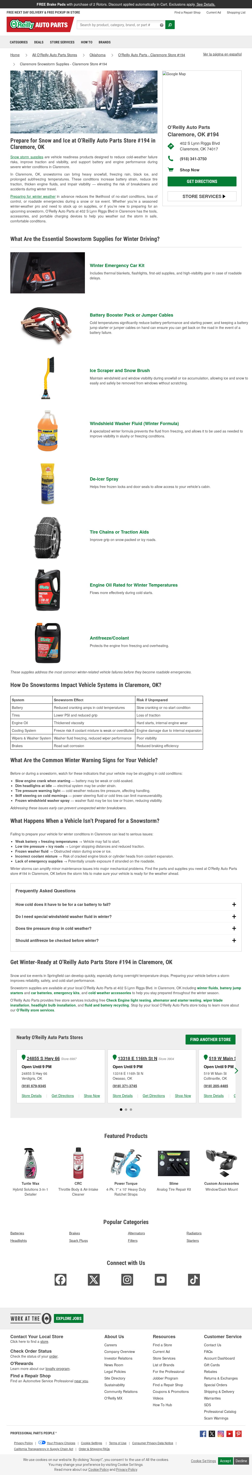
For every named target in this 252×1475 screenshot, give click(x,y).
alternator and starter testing (177, 1000)
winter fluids (207, 987)
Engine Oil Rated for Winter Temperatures (134, 585)
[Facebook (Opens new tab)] (203, 1433)
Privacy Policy (126, 1470)
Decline (241, 1461)
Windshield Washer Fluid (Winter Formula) (134, 423)
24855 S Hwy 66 (43, 1058)
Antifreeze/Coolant (109, 638)
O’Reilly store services (35, 1009)
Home (15, 54)
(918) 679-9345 (34, 1085)
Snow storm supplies (26, 156)
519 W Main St (224, 1058)
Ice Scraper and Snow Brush (120, 370)
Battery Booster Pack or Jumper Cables (131, 315)
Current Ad (213, 12)
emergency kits (66, 992)
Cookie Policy (98, 1470)
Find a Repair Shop (187, 12)
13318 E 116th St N (137, 1058)
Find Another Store (210, 1039)
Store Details (32, 1095)
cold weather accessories (109, 992)
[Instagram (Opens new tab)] (221, 1433)
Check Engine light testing (128, 1000)
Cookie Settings (203, 1461)
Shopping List (236, 12)
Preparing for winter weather (33, 196)
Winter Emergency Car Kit (117, 265)
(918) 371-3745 (125, 1085)
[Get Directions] (174, 73)
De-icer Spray (104, 479)
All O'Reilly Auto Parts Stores (54, 54)
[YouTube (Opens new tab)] (229, 1433)
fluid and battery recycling (107, 1005)
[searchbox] (121, 24)
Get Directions (202, 181)
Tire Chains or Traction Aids (119, 532)
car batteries (41, 992)
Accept (225, 1461)
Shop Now (189, 170)
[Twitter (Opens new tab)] (212, 1433)
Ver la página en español (222, 54)
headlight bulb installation (53, 1005)
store (44, 1341)
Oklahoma (98, 54)
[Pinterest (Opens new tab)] (238, 1433)
